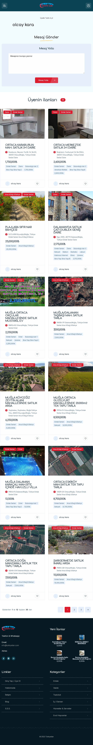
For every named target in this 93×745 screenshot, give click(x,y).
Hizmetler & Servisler (62, 708)
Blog (7, 702)
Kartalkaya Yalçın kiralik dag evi (59, 642)
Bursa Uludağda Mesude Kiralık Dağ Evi (82, 658)
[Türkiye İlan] (47, 6)
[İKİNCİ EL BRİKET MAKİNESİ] (81, 637)
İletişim (8, 695)
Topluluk (57, 695)
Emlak (56, 681)
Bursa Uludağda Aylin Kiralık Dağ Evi (59, 658)
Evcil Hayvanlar (60, 715)
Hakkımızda (10, 688)
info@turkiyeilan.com (10, 645)
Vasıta (55, 688)
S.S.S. (7, 708)
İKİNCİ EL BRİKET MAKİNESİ (82, 642)
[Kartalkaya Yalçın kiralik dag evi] (59, 637)
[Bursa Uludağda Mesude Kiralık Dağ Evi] (81, 652)
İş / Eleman (58, 702)
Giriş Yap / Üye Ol (12, 681)
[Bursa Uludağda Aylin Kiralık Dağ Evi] (59, 652)
